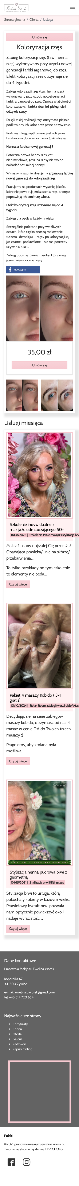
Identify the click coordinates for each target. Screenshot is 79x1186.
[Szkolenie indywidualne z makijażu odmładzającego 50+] (39, 475)
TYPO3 (50, 1149)
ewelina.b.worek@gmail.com (35, 992)
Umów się (39, 37)
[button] (23, 269)
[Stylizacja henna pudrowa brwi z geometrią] (39, 823)
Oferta (17, 1034)
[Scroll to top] (9, 1177)
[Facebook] (12, 1162)
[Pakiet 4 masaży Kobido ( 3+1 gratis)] (39, 646)
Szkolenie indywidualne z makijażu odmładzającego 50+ (37, 527)
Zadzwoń (19, 1044)
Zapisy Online (22, 1049)
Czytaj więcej (18, 584)
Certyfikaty (20, 1024)
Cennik (17, 1029)
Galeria (18, 1039)
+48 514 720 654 (21, 997)
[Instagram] (27, 1162)
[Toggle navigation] (72, 7)
